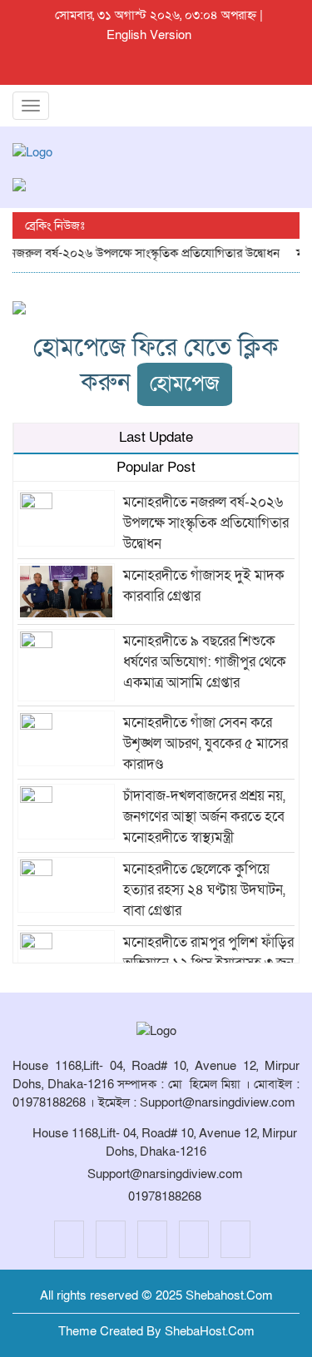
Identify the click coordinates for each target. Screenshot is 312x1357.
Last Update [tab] (156, 437)
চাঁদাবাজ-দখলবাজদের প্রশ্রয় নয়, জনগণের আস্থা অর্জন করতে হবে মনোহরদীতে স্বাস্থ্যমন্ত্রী (204, 816)
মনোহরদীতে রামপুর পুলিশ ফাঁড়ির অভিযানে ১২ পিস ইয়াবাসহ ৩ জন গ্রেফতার (208, 963)
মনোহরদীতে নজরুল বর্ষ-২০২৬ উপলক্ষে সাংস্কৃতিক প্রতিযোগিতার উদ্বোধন (206, 523)
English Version (148, 35)
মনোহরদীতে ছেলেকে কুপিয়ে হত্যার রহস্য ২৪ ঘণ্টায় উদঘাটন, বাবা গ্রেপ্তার (204, 889)
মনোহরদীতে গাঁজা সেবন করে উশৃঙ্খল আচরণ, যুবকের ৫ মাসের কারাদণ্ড (205, 743)
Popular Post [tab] (156, 467)
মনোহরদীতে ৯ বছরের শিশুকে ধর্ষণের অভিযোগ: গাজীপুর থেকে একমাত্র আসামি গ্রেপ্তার (204, 661)
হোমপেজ (185, 384)
